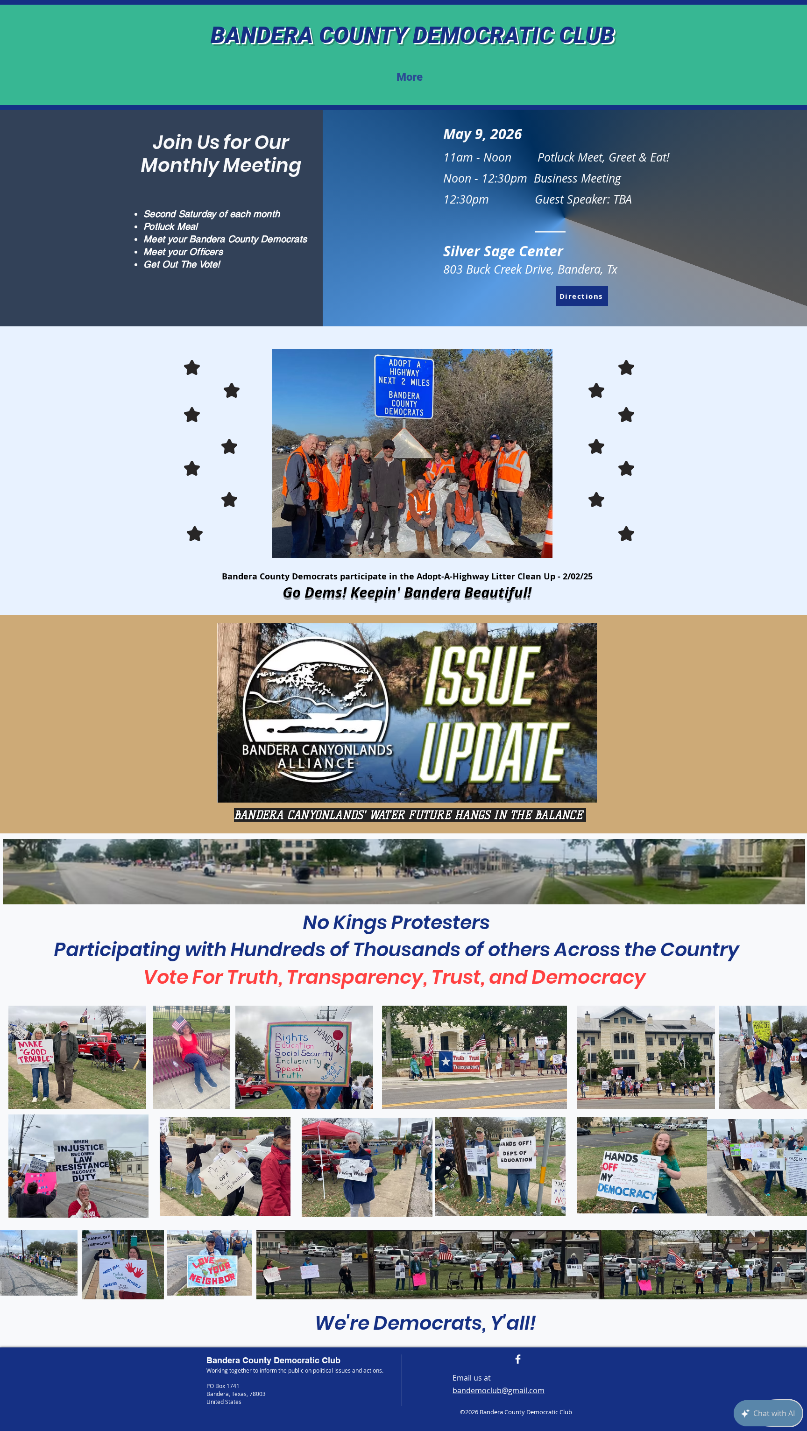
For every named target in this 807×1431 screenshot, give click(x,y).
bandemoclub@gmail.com (499, 1390)
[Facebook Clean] (518, 1359)
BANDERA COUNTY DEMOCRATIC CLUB (413, 35)
